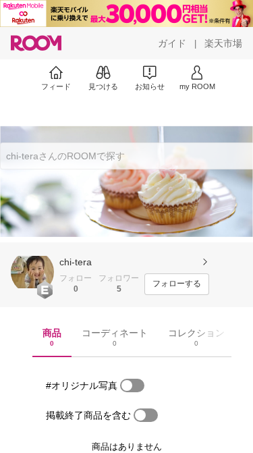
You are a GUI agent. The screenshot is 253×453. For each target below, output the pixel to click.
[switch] (132, 385)
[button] (32, 272)
